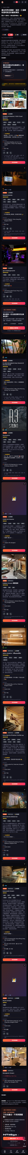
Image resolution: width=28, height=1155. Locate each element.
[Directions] (4, 153)
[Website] (7, 153)
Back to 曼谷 (6, 7)
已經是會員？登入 (13, 1145)
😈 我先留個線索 (14, 162)
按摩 (16, 34)
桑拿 (10, 34)
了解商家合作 (7, 75)
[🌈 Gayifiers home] (2, 2)
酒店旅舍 (23, 34)
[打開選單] (25, 2)
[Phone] (10, 153)
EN (14, 2)
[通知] (22, 2)
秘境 (4, 34)
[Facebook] (7, 697)
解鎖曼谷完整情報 (14, 328)
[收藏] (24, 89)
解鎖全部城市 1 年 (14, 1138)
